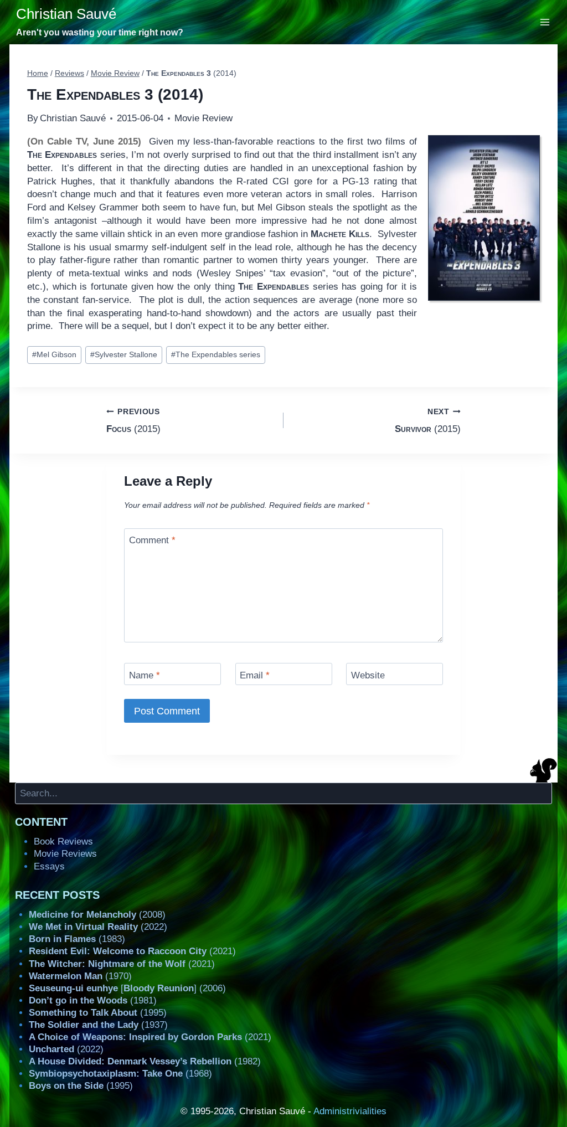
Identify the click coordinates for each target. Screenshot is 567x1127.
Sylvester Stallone (123, 355)
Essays (49, 866)
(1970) (80, 976)
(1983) (77, 939)
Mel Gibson (54, 355)
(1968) (120, 1073)
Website (368, 675)
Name (144, 675)
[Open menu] (545, 21)
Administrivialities (349, 1111)
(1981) (93, 1000)
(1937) (98, 1025)
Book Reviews (63, 841)
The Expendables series (215, 355)
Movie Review (203, 118)
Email (255, 675)
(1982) (145, 1061)
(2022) (98, 927)
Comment (152, 540)
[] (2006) (127, 988)
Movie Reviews (65, 853)
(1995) (98, 1012)
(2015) (133, 421)
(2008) (97, 914)
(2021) (132, 951)
